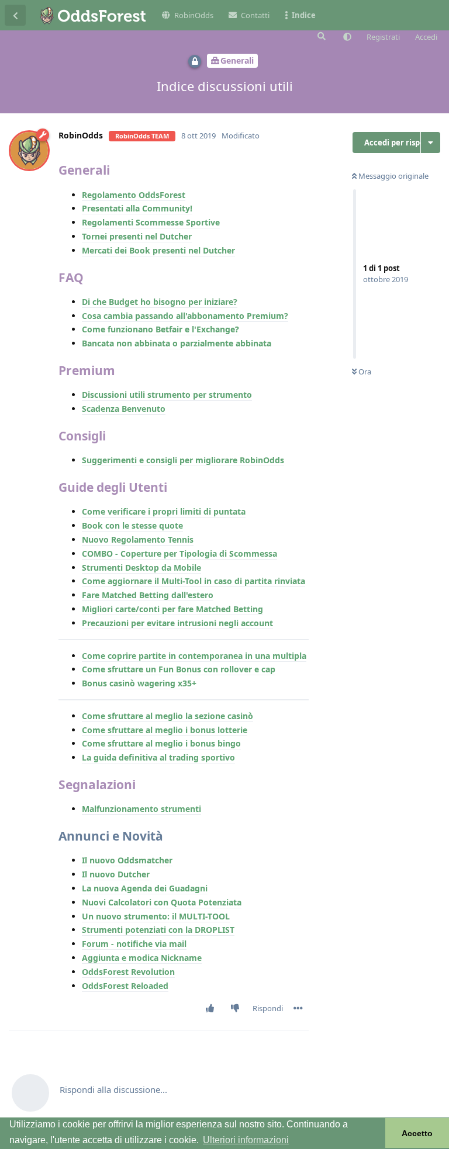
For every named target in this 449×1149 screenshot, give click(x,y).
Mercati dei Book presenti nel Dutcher (158, 250)
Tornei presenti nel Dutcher (137, 236)
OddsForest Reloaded (125, 985)
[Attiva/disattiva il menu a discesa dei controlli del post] (298, 1008)
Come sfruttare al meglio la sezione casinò (167, 715)
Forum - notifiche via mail (134, 943)
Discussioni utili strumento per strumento (167, 394)
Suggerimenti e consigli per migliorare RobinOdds (183, 460)
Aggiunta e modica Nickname (142, 957)
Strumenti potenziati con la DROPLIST (158, 929)
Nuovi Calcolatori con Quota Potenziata (161, 902)
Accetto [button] (417, 1133)
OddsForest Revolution (128, 971)
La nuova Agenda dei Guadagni (145, 888)
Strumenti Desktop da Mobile (141, 567)
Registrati (383, 37)
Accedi (426, 37)
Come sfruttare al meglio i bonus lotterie (164, 729)
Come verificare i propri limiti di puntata (164, 511)
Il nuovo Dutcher (116, 874)
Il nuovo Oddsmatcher (127, 860)
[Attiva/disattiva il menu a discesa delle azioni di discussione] (430, 142)
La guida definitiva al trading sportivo (158, 757)
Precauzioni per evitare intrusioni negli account (177, 623)
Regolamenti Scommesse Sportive (151, 222)
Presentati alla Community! (137, 208)
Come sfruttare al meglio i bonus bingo (161, 743)
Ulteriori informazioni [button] (246, 1140)
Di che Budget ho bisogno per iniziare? (159, 301)
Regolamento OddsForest (133, 194)
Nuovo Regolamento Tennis (138, 539)
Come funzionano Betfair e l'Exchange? (160, 329)
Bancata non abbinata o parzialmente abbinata (176, 343)
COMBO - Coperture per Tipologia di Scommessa (179, 553)
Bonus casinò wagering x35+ (139, 683)
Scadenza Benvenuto (123, 408)
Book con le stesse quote (132, 525)
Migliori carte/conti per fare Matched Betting (172, 609)
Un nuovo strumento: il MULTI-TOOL (156, 916)
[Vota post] (212, 1008)
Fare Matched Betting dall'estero (147, 594)
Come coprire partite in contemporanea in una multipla (194, 655)
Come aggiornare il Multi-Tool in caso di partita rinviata (193, 580)
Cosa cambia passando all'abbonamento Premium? (185, 315)
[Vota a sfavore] (237, 1008)
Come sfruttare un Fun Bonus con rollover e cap (178, 669)
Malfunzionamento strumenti (141, 808)
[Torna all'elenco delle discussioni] (15, 15)
